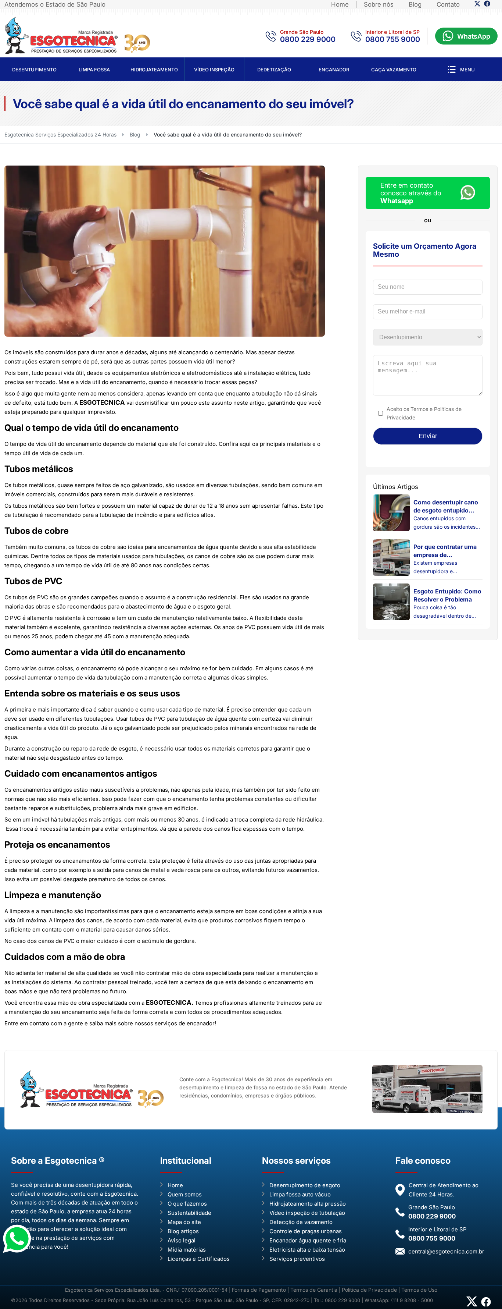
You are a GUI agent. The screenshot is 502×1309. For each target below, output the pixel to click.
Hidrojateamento (154, 69)
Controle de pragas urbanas (305, 1231)
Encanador (334, 69)
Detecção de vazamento (301, 1221)
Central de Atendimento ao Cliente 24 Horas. (443, 1190)
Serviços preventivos (297, 1258)
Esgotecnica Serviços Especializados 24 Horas (60, 134)
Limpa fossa (94, 69)
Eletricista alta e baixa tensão (307, 1249)
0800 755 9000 (392, 39)
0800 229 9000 (308, 39)
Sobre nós (379, 4)
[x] (477, 5)
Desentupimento (34, 69)
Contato (448, 4)
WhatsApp (473, 36)
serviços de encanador (185, 1023)
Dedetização (274, 69)
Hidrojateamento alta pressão (307, 1203)
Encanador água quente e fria (307, 1240)
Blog (415, 4)
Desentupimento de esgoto (304, 1185)
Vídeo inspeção (214, 69)
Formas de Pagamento (259, 1290)
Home (340, 4)
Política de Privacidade (369, 1290)
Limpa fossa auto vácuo (300, 1194)
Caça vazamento (393, 69)
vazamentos (302, 869)
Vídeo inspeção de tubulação (307, 1212)
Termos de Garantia (313, 1290)
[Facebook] (487, 5)
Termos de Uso (419, 1290)
